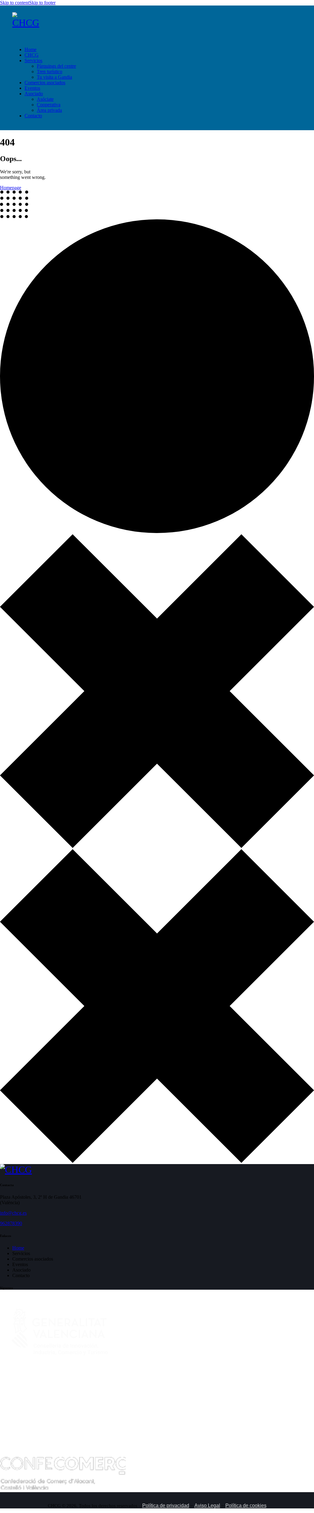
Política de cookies (245, 1505)
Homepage (10, 187)
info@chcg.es (13, 1213)
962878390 (11, 1223)
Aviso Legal (207, 1505)
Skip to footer (42, 2)
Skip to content (14, 2)
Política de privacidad (165, 1505)
